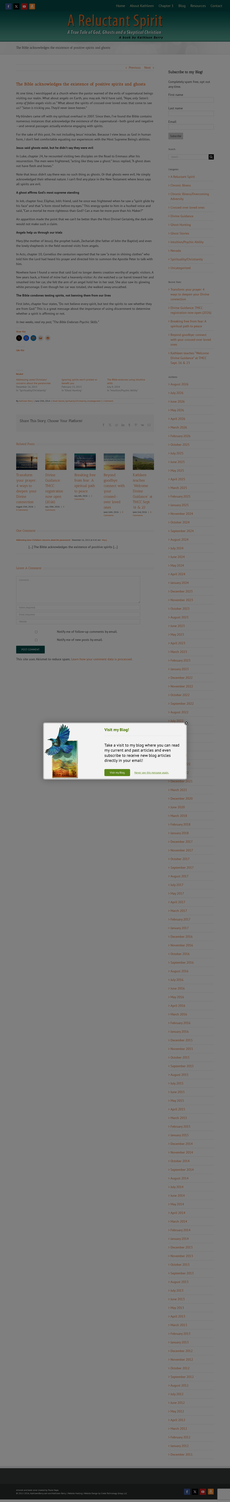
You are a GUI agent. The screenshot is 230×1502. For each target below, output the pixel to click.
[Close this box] (186, 723)
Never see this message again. (151, 772)
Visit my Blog (117, 772)
